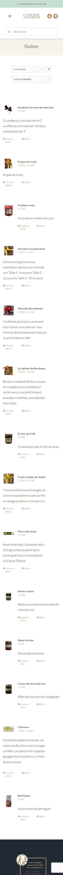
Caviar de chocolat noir (32, 683)
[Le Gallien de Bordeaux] (8, 370)
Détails (27, 139)
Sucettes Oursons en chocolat (35, 107)
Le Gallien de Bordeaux (32, 368)
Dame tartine (25, 640)
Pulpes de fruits (27, 161)
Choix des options (9, 184)
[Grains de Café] (8, 439)
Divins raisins (26, 591)
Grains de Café (26, 433)
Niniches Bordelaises (30, 308)
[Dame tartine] (8, 646)
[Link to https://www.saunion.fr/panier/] (55, 16)
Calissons (23, 727)
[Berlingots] (8, 801)
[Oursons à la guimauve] (8, 250)
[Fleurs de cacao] (8, 533)
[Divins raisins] (8, 597)
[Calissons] (8, 729)
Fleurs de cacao (27, 531)
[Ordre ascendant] (49, 69)
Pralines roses (26, 205)
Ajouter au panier (9, 140)
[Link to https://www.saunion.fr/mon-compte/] (49, 16)
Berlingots (24, 795)
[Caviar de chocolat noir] (8, 689)
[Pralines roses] (8, 211)
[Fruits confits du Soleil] (8, 479)
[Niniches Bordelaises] (8, 310)
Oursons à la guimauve (31, 248)
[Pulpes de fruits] (8, 163)
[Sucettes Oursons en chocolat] (8, 109)
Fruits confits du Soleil (31, 477)
